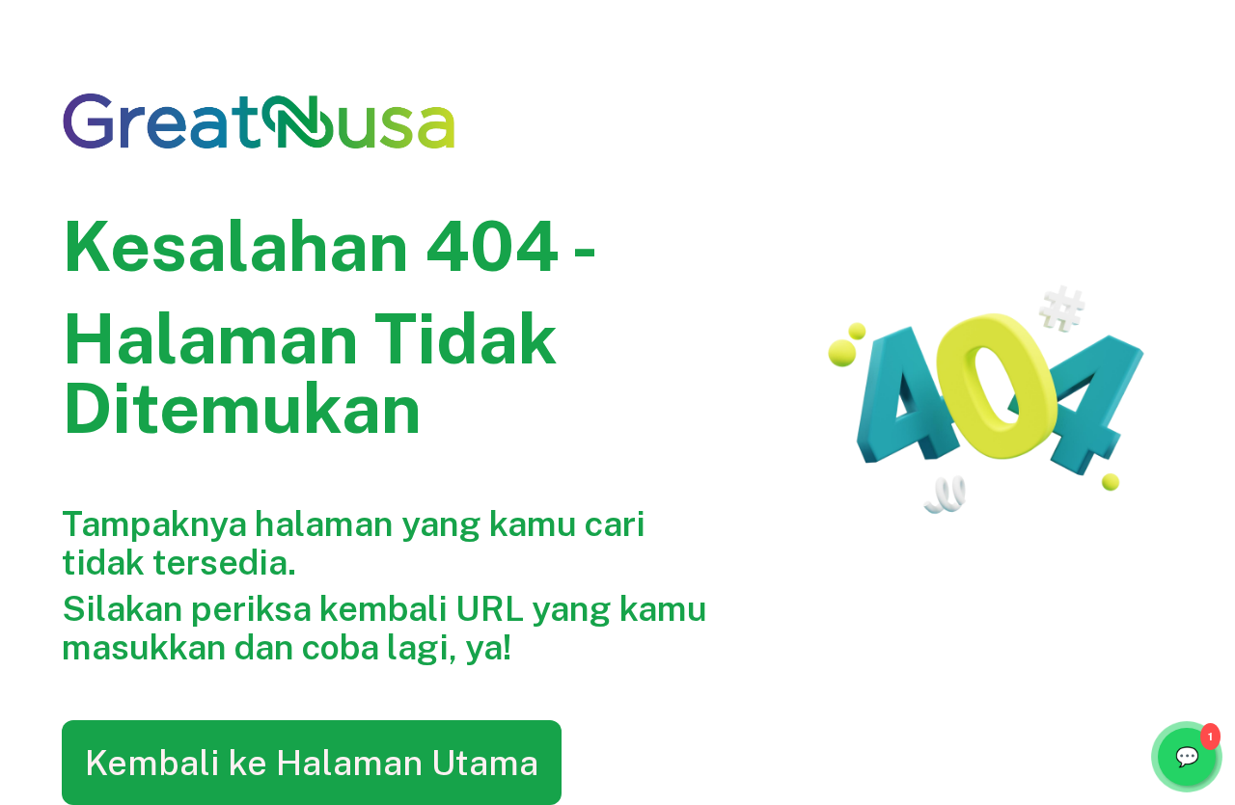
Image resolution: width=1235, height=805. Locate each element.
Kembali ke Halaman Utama (311, 762)
